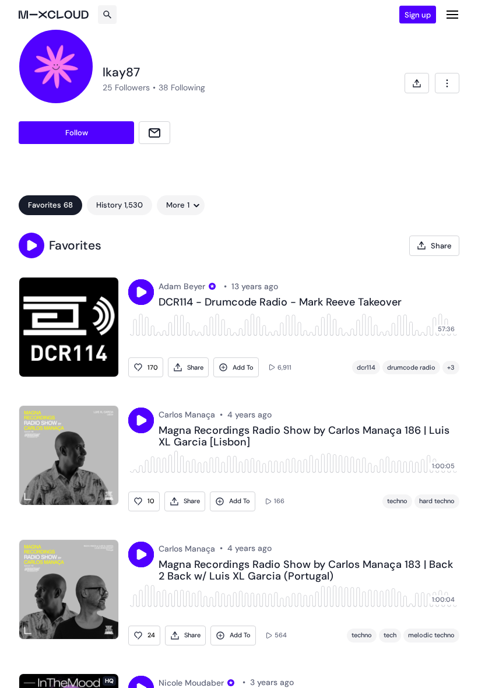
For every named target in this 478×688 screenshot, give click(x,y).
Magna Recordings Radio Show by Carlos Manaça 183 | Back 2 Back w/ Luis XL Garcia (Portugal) (306, 570)
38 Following (182, 87)
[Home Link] (54, 14)
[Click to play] (141, 292)
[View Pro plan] (212, 286)
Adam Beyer (182, 286)
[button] (31, 245)
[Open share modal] (417, 83)
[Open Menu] (452, 15)
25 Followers (126, 87)
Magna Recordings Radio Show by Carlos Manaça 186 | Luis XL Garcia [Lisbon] (304, 436)
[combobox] (447, 83)
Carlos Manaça (187, 414)
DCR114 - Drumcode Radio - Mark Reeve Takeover (280, 302)
